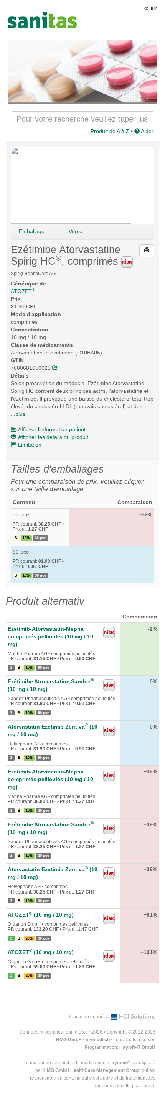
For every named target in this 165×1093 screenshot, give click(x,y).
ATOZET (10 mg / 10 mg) (41, 915)
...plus (18, 414)
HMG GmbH (69, 1039)
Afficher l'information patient (52, 429)
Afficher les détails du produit (53, 437)
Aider (146, 131)
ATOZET (23, 291)
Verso (75, 231)
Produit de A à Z (110, 131)
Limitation (29, 445)
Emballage (32, 231)
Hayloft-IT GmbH (137, 1047)
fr (152, 8)
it (156, 8)
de (146, 8)
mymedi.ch (98, 1039)
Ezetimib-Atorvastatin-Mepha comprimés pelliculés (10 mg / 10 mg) (50, 636)
